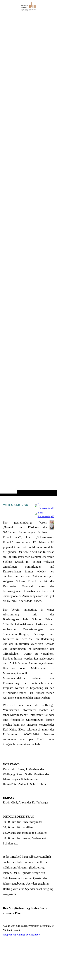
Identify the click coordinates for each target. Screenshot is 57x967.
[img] (28, 254)
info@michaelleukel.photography (21, 934)
